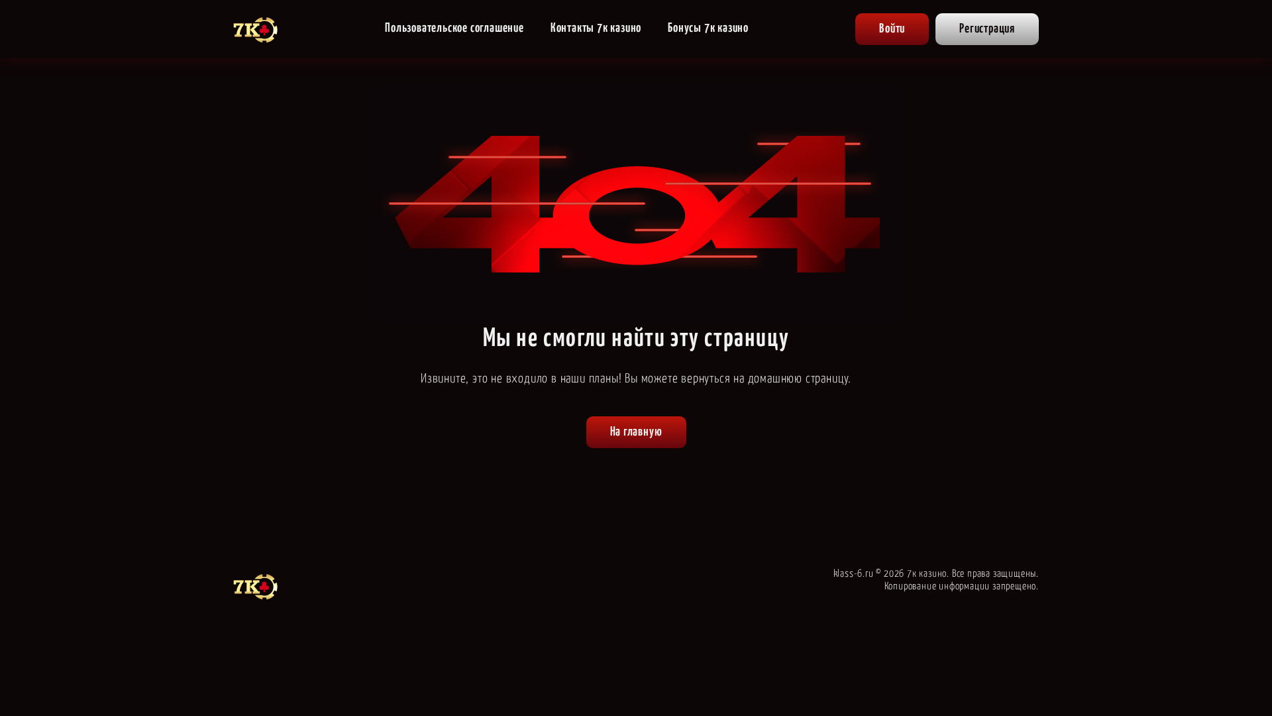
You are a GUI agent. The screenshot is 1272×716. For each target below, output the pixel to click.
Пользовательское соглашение (454, 28)
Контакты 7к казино (596, 28)
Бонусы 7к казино (708, 28)
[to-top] (1074, 677)
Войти (892, 29)
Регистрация (987, 29)
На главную (636, 432)
